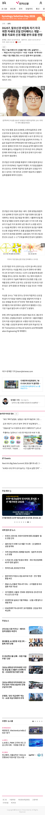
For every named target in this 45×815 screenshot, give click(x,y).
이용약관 (12, 800)
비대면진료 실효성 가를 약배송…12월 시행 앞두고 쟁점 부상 (24, 601)
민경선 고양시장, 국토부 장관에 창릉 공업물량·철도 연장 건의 (23, 537)
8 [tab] (30, 522)
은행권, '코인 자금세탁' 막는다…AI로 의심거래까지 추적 (13, 697)
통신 (37, 9)
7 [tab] (28, 522)
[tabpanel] (22, 507)
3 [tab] (19, 522)
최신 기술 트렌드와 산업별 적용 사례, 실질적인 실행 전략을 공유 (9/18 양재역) (21, 50)
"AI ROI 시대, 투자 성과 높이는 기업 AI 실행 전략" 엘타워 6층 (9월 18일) (22, 468)
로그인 (5, 800)
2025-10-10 (13, 42)
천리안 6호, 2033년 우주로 (15, 568)
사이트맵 (5, 803)
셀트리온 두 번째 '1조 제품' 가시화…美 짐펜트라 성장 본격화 (23, 545)
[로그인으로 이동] (41, 3)
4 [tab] (21, 522)
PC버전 (13, 803)
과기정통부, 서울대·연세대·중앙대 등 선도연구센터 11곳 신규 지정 (23, 593)
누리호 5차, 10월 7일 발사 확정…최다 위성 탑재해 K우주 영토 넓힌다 (23, 561)
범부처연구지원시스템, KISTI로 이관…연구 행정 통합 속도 (23, 577)
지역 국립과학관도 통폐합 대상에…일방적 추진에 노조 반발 (23, 553)
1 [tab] (14, 522)
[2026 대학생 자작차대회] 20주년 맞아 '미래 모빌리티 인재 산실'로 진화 (13, 684)
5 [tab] (23, 522)
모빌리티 (29, 9)
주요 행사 (6, 491)
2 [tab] (17, 522)
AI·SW (4, 9)
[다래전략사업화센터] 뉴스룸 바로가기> (30, 387)
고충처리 (35, 800)
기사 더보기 (24, 400)
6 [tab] (25, 522)
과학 (3, 24)
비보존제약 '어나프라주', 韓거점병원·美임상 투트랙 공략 (23, 609)
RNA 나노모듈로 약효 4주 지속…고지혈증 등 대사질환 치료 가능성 (23, 585)
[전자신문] (22, 3)
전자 (20, 9)
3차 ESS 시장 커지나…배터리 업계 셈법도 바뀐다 (13, 630)
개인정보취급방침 (24, 800)
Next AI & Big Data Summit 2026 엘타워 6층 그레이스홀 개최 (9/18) (22, 463)
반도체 (12, 9)
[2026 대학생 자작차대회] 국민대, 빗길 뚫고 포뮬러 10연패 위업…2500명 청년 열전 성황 (14, 669)
